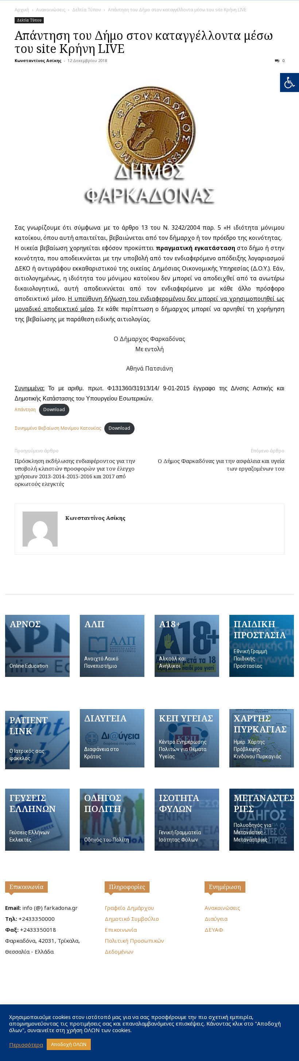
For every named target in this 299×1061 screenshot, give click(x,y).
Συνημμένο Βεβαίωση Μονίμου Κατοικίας (58, 428)
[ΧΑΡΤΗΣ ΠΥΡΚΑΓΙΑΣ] (261, 738)
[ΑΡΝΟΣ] (37, 646)
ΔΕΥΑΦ (214, 929)
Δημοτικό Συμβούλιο (132, 918)
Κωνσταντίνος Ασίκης (38, 60)
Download (54, 409)
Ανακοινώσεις (50, 10)
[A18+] (187, 646)
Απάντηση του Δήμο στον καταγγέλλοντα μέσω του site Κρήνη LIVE (144, 41)
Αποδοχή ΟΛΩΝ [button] (68, 1044)
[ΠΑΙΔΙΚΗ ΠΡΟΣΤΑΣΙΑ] (261, 646)
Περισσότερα (26, 1044)
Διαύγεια (216, 918)
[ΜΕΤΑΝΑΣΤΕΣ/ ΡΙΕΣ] (261, 820)
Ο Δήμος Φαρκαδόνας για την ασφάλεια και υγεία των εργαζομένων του (221, 464)
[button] (289, 82)
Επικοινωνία (26, 887)
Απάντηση (25, 409)
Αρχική (22, 10)
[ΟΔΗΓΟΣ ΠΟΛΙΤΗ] (112, 820)
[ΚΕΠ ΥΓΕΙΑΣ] (187, 738)
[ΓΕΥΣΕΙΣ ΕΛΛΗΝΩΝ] (37, 820)
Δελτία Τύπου (86, 10)
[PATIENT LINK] (37, 740)
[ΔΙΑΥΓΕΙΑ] (112, 738)
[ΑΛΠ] (112, 646)
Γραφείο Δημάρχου (129, 907)
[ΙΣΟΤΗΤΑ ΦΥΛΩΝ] (187, 820)
